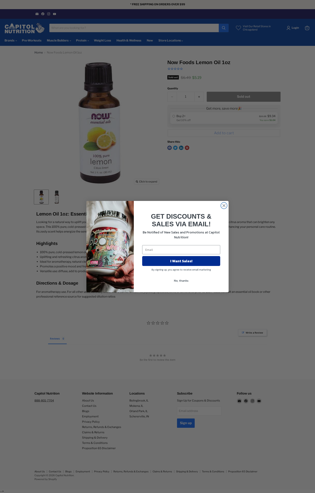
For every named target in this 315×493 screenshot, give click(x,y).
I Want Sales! (181, 261)
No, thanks (181, 280)
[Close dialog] (224, 205)
